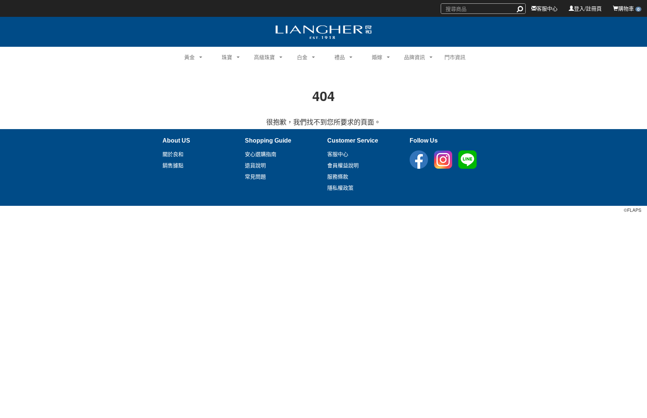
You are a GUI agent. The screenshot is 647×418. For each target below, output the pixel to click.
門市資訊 (454, 57)
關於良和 (172, 154)
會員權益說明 (343, 165)
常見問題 (255, 177)
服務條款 (337, 177)
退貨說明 (255, 165)
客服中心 (547, 8)
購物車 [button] (629, 8)
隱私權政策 (340, 188)
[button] (187, 56)
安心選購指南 (260, 154)
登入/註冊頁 (588, 8)
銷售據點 (172, 165)
